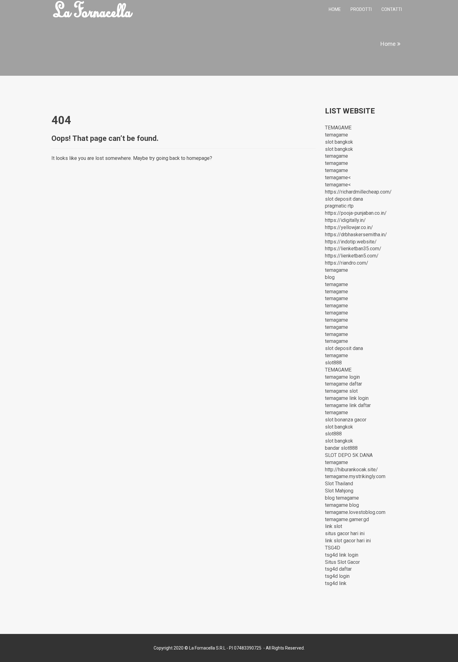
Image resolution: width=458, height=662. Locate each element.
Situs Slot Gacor (342, 562)
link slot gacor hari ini (348, 541)
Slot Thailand (339, 484)
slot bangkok (339, 142)
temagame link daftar (348, 405)
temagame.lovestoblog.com (355, 512)
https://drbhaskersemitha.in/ (356, 234)
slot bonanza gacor (345, 420)
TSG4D (332, 548)
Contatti (391, 9)
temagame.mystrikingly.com (355, 476)
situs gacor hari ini (345, 533)
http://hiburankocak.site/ (351, 470)
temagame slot (341, 391)
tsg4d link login (341, 555)
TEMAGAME (338, 128)
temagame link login (347, 398)
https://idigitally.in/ (345, 220)
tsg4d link (335, 583)
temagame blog (342, 505)
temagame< (338, 177)
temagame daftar (343, 384)
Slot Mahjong (339, 491)
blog (330, 277)
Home (335, 9)
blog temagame (342, 498)
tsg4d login (337, 576)
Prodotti (361, 9)
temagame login (342, 377)
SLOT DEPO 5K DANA (349, 455)
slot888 (333, 363)
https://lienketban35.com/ (353, 249)
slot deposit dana (344, 199)
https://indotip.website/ (351, 242)
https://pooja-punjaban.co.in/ (356, 213)
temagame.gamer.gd (347, 519)
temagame (336, 135)
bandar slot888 (341, 448)
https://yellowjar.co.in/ (349, 227)
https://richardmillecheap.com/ (358, 192)
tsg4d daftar (338, 569)
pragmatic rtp (339, 206)
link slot (333, 526)
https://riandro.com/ (346, 263)
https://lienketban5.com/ (352, 256)
